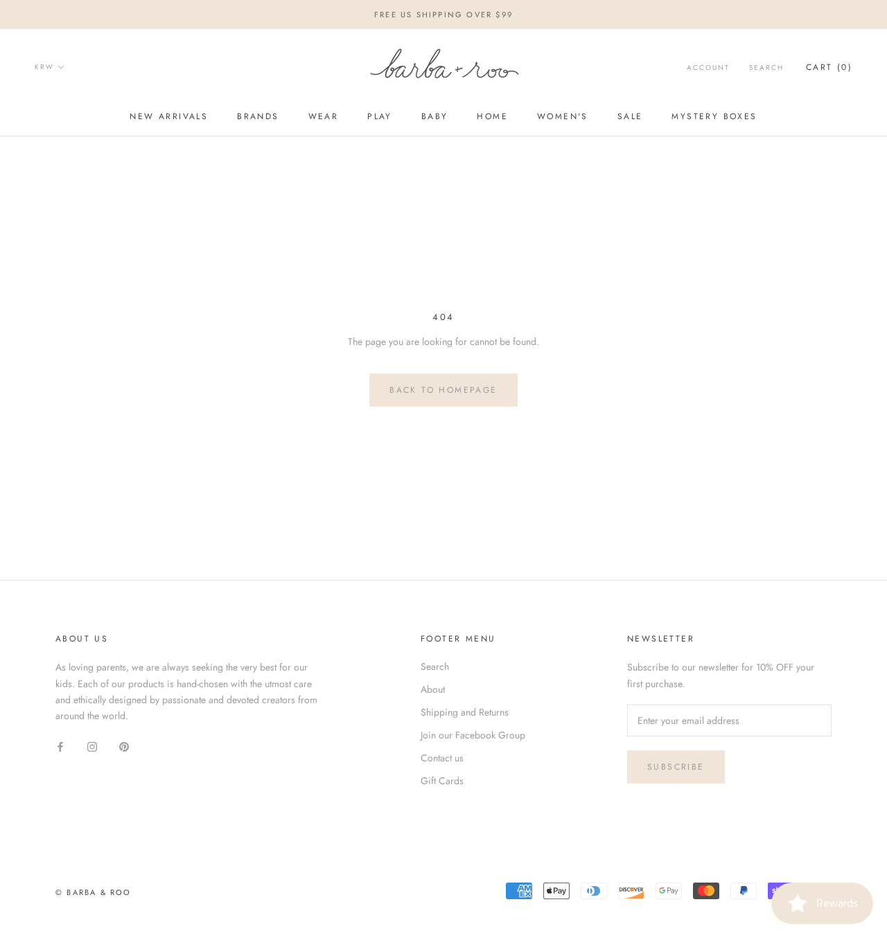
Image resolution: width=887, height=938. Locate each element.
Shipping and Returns (465, 712)
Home (492, 116)
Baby (434, 116)
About (433, 689)
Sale (630, 116)
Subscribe (676, 767)
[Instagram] (92, 746)
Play (379, 116)
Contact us (442, 758)
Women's (562, 116)
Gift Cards (442, 781)
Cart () (829, 67)
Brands (258, 116)
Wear (323, 116)
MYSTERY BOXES (714, 116)
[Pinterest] (124, 746)
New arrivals (169, 116)
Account (708, 67)
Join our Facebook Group (473, 735)
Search (766, 67)
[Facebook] (60, 746)
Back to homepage (443, 390)
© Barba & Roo (93, 892)
